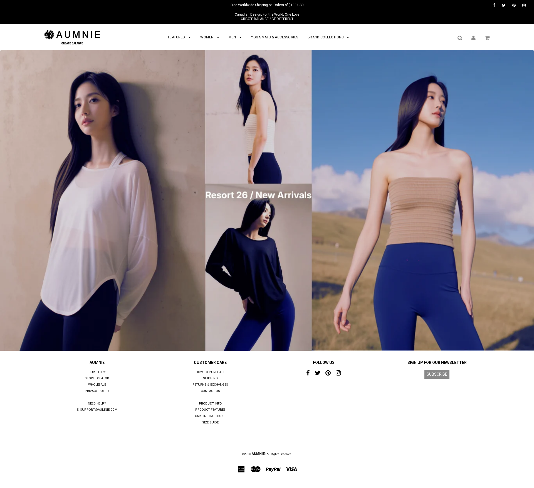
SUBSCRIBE (437, 374)
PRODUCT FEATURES (210, 409)
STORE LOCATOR (97, 378)
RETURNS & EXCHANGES (210, 384)
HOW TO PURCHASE (210, 372)
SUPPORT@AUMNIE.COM (98, 409)
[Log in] (473, 38)
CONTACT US (210, 391)
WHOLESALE (97, 384)
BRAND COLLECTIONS (326, 37)
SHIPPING (210, 378)
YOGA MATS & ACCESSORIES (274, 37)
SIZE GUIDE (210, 422)
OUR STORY (97, 372)
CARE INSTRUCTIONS (210, 416)
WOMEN (207, 37)
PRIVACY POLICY (97, 391)
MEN (233, 37)
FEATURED (177, 37)
